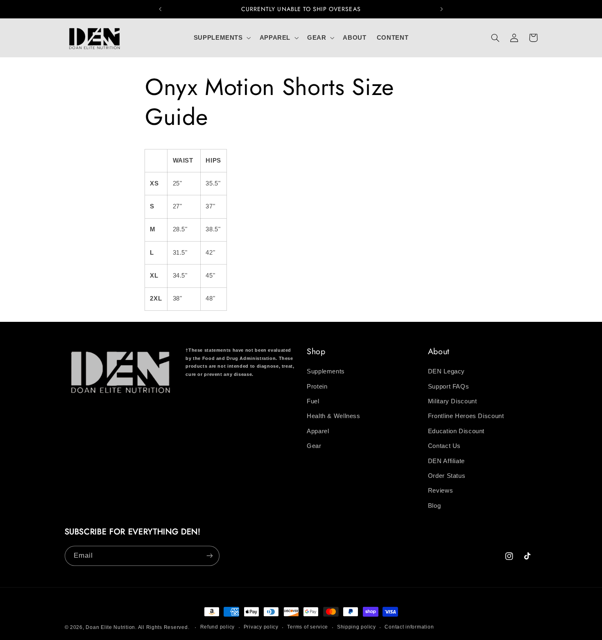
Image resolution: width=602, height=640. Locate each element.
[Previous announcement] (161, 9)
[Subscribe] (209, 555)
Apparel (318, 431)
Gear (314, 446)
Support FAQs (448, 386)
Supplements (326, 372)
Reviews (440, 491)
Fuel (313, 401)
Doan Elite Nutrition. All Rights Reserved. (137, 627)
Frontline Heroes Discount (466, 416)
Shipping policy (356, 627)
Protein (317, 386)
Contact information (409, 627)
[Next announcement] (441, 9)
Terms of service (307, 627)
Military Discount (452, 401)
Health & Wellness (333, 416)
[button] (221, 38)
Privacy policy (261, 627)
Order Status (447, 476)
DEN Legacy (446, 372)
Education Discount (456, 431)
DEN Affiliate (446, 461)
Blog (434, 505)
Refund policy (217, 627)
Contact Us (444, 446)
